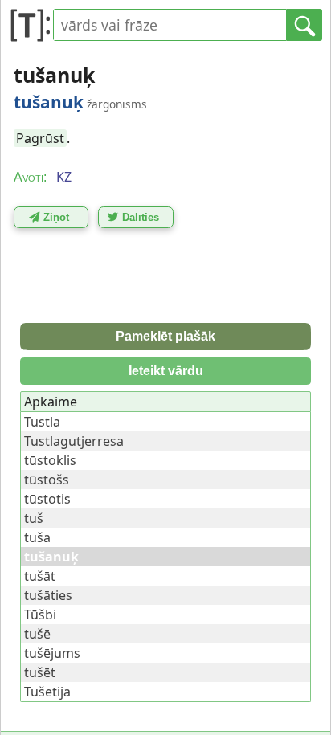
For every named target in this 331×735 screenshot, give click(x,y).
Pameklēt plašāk (165, 336)
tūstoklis (50, 460)
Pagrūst (40, 138)
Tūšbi (40, 614)
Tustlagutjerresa (74, 441)
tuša (37, 537)
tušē (37, 634)
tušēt (39, 672)
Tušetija (47, 691)
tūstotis (47, 499)
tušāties (48, 595)
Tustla (42, 422)
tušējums (52, 653)
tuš (33, 518)
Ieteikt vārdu (166, 371)
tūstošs (46, 479)
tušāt (39, 576)
